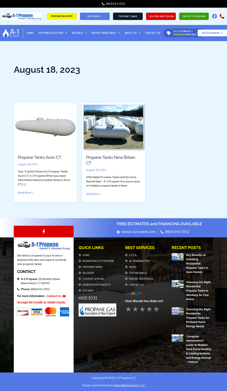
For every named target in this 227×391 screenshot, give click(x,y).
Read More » (25, 192)
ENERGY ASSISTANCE (103, 32)
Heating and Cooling (161, 16)
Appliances (94, 16)
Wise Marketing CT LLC (129, 385)
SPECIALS (77, 32)
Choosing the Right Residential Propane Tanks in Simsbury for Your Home (198, 291)
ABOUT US (131, 32)
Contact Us (54, 296)
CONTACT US (152, 32)
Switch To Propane (194, 16)
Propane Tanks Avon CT (39, 157)
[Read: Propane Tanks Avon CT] (45, 126)
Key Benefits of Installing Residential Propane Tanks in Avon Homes (197, 264)
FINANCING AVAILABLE (180, 223)
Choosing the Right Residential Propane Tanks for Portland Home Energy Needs (198, 318)
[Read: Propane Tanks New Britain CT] (113, 126)
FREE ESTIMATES (133, 223)
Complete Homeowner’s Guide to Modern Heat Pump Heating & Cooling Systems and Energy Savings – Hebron (198, 349)
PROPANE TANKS (128, 16)
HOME (30, 32)
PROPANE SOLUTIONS (50, 32)
